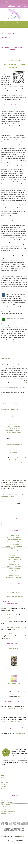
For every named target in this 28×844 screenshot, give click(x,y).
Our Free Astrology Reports (14, 592)
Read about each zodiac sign (14, 668)
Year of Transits (8, 621)
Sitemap (3, 784)
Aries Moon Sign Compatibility (14, 459)
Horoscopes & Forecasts (14, 539)
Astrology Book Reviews (14, 573)
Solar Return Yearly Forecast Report (13, 366)
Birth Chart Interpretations (14, 537)
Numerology (14, 473)
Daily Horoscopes (5, 804)
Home (2, 775)
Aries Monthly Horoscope (14, 426)
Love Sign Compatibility (14, 557)
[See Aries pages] (2, 826)
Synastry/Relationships (14, 562)
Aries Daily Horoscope (18, 422)
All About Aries (14, 450)
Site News (3, 786)
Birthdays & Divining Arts (14, 559)
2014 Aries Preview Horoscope (14, 444)
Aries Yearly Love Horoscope (14, 428)
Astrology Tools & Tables (14, 566)
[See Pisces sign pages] (22, 832)
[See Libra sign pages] (26, 826)
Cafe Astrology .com (14, 13)
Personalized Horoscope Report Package (15, 627)
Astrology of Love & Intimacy (14, 546)
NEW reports (12, 633)
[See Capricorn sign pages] (14, 832)
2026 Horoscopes (14, 588)
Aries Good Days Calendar (14, 432)
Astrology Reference (14, 568)
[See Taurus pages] (6, 826)
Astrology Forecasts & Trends (14, 542)
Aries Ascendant (14, 452)
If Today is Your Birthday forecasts (14, 596)
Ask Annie (14, 548)
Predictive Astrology (14, 564)
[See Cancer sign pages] (14, 826)
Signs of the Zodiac (14, 553)
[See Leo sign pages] (18, 826)
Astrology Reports (14, 535)
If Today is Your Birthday (11, 409)
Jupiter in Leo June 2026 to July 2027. (11, 721)
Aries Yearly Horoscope (14, 424)
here (19, 696)
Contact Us (4, 780)
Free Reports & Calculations (14, 577)
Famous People (14, 550)
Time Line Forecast (9, 614)
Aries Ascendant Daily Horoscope (14, 430)
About (2, 777)
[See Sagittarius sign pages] (10, 832)
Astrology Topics (14, 570)
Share (2, 353)
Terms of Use (4, 782)
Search (3, 789)
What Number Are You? (14, 683)
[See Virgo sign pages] (22, 826)
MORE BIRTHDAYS (6, 358)
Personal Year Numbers (7, 496)
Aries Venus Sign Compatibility (14, 462)
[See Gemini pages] (10, 826)
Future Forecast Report (17, 439)
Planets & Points (14, 555)
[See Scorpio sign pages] (6, 832)
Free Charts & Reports (7, 802)
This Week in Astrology (7, 813)
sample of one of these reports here (13, 380)
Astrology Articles (14, 544)
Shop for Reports (5, 800)
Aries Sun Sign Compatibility (19, 457)
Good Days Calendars (7, 809)
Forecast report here (6, 394)
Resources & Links (14, 575)
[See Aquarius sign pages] (18, 832)
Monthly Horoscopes (6, 806)
